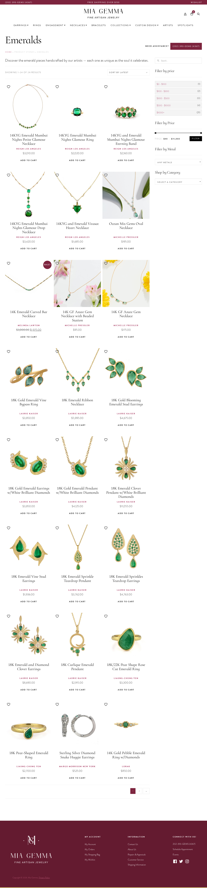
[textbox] (178, 162)
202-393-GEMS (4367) (184, 843)
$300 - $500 (163, 98)
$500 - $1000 (164, 105)
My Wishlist (90, 859)
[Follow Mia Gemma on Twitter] (181, 862)
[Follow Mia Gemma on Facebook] (175, 862)
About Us (132, 849)
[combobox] (178, 162)
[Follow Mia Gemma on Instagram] (187, 862)
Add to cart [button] (28, 160)
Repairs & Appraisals (137, 854)
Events (176, 854)
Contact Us (133, 844)
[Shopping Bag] (192, 13)
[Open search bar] (198, 13)
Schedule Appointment (183, 849)
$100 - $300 (163, 91)
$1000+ (160, 112)
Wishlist (196, 2)
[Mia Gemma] (103, 14)
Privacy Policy (44, 877)
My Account (90, 844)
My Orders (90, 849)
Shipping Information (137, 864)
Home (8, 52)
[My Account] (185, 13)
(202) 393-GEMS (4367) (18, 2)
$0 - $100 (161, 84)
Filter (196, 138)
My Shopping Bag (92, 854)
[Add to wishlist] (9, 87)
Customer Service (136, 859)
